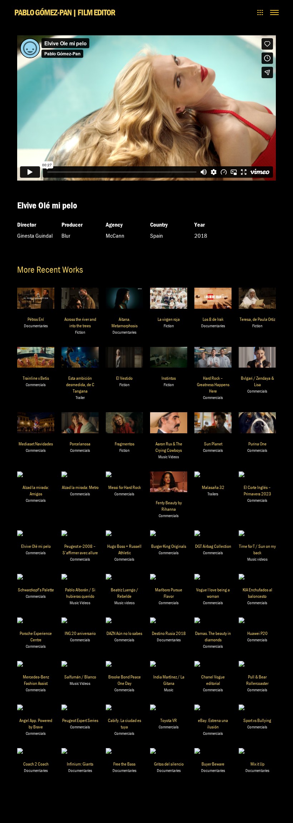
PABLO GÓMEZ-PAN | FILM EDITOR (64, 12)
